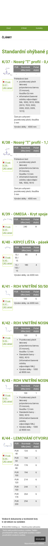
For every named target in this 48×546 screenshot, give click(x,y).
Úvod (8, 28)
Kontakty (39, 28)
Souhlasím (40, 539)
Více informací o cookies (34, 544)
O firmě (23, 28)
